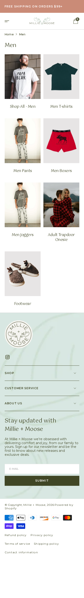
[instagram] (9, 357)
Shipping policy (46, 543)
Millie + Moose (34, 505)
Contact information (21, 552)
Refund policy (16, 535)
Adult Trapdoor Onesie (61, 238)
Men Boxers (61, 171)
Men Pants (22, 171)
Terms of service (17, 543)
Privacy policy (42, 535)
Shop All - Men (22, 107)
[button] (8, 21)
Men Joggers (23, 235)
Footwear (22, 304)
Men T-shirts (61, 107)
